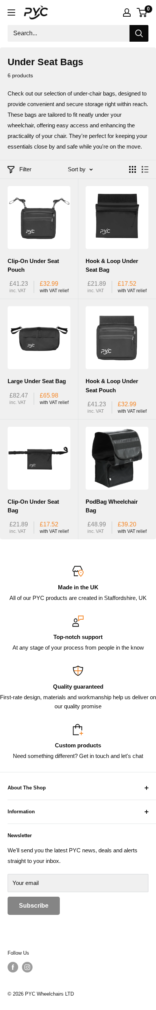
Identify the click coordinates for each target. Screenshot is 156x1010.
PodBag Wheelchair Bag (112, 506)
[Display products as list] (145, 169)
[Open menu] (11, 12)
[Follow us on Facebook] (13, 967)
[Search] (138, 33)
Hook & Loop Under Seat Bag (112, 265)
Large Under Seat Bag (37, 381)
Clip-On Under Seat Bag (33, 506)
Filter (25, 169)
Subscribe (33, 905)
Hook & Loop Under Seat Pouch (112, 385)
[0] (142, 12)
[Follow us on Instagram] (27, 967)
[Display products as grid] (132, 169)
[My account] (127, 12)
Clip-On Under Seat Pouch (33, 265)
